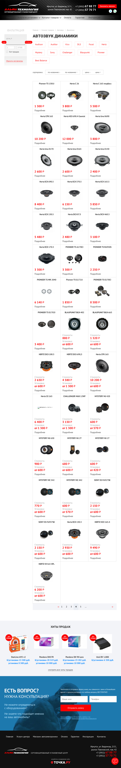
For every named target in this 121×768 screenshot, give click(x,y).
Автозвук (60, 30)
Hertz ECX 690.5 (46, 181)
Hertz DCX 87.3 (74, 214)
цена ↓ (87, 72)
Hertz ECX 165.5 (102, 181)
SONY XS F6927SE (102, 480)
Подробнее (40, 110)
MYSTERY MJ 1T (102, 438)
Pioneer (101, 52)
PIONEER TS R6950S (102, 247)
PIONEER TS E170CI (102, 280)
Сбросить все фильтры (14, 61)
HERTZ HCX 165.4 (102, 522)
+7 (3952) (85, 6)
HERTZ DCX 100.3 (46, 354)
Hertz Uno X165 (74, 149)
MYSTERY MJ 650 (46, 438)
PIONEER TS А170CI (74, 247)
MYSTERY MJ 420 (102, 396)
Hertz (104, 44)
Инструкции (94, 17)
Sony (52, 52)
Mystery (38, 52)
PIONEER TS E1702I (46, 312)
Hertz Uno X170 (47, 149)
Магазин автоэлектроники (45, 736)
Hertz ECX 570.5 (74, 181)
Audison (39, 44)
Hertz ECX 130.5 (46, 214)
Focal (91, 44)
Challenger (67, 52)
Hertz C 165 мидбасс (102, 83)
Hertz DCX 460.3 (102, 214)
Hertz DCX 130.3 (74, 522)
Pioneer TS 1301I (46, 83)
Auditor (54, 44)
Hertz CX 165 (46, 396)
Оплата (67, 17)
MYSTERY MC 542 (46, 480)
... (85, 606)
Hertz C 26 (74, 83)
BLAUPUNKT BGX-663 (102, 312)
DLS (79, 44)
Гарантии (79, 17)
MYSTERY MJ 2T (74, 438)
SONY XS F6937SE (47, 522)
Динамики (70, 30)
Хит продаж (14, 52)
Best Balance (41, 60)
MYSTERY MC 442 (74, 480)
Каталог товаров (48, 30)
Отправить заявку (76, 708)
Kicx (67, 44)
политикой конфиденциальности (84, 718)
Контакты (110, 17)
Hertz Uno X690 (102, 116)
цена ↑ (98, 72)
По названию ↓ (54, 72)
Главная (10, 17)
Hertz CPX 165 (46, 116)
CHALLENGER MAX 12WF (74, 396)
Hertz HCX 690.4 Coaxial (74, 116)
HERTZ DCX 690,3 (74, 354)
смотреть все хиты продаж (60, 669)
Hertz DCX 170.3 (46, 247)
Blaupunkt (85, 52)
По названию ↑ (71, 72)
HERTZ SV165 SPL (46, 564)
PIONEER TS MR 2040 (46, 280)
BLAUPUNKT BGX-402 (74, 312)
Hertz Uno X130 (102, 149)
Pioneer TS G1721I (74, 280)
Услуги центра (23, 736)
